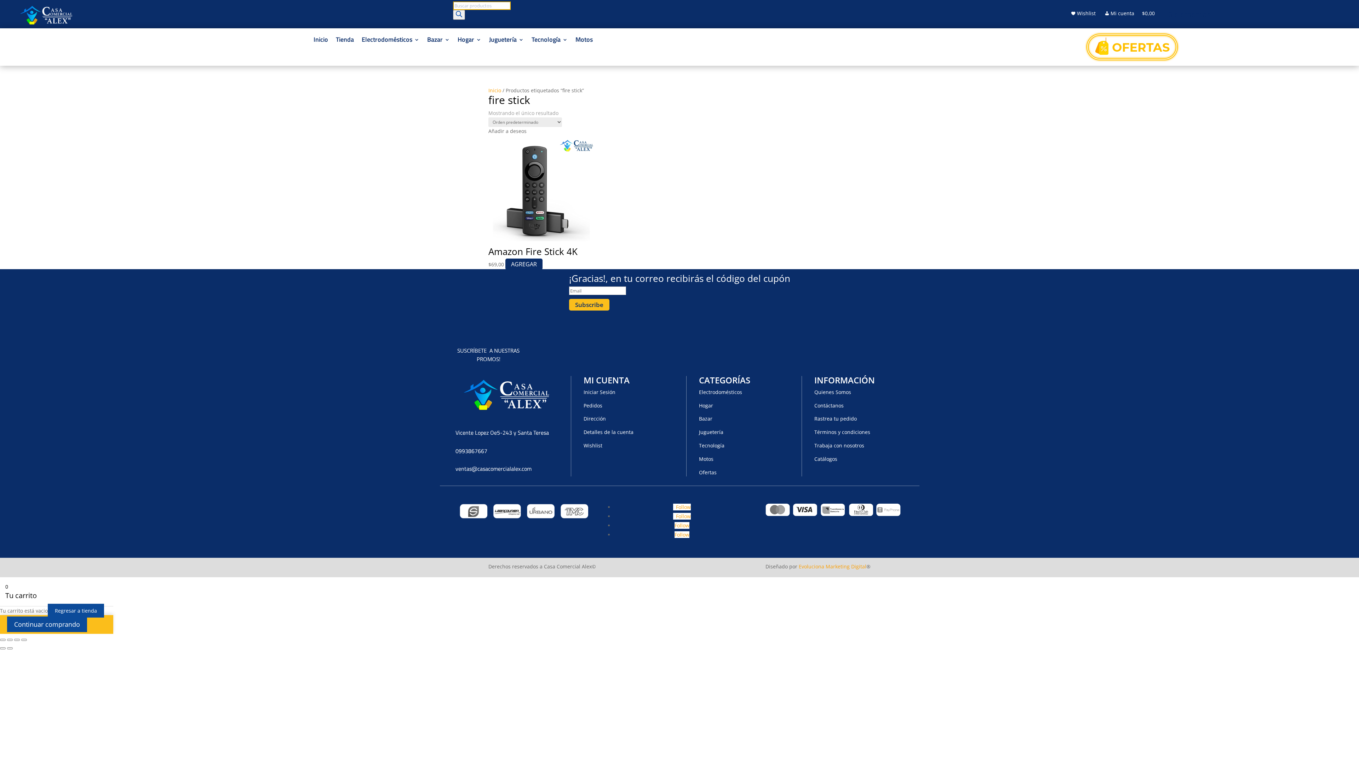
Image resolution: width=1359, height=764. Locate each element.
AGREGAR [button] (524, 264)
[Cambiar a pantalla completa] (10, 640)
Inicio (321, 40)
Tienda (345, 40)
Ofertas (708, 472)
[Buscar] (459, 15)
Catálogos (825, 459)
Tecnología (546, 40)
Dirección (595, 418)
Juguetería (503, 40)
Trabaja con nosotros (839, 445)
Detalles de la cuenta (608, 432)
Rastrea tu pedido (835, 418)
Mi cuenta (1122, 14)
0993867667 (471, 451)
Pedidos (593, 405)
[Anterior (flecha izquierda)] (3, 648)
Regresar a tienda (76, 610)
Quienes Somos (832, 392)
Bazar (435, 40)
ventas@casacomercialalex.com (493, 468)
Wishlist (1086, 14)
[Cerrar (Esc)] (24, 640)
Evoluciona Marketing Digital (832, 566)
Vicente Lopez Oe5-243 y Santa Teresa (502, 432)
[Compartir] (17, 640)
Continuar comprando (47, 624)
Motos (584, 40)
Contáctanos (829, 405)
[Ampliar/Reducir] (3, 640)
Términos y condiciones (842, 432)
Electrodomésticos (387, 40)
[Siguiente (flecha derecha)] (10, 648)
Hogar (466, 40)
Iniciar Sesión (599, 392)
